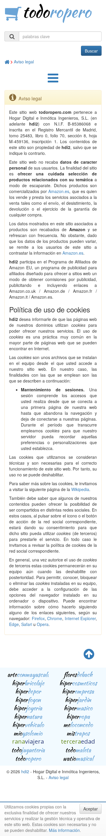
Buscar (91, 51)
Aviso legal (24, 62)
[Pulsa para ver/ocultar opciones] (53, 81)
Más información (64, 830)
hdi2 (25, 771)
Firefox (38, 618)
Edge (14, 624)
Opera (43, 624)
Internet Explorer (80, 618)
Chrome (54, 618)
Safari (26, 624)
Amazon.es (58, 191)
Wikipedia (80, 489)
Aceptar (90, 809)
